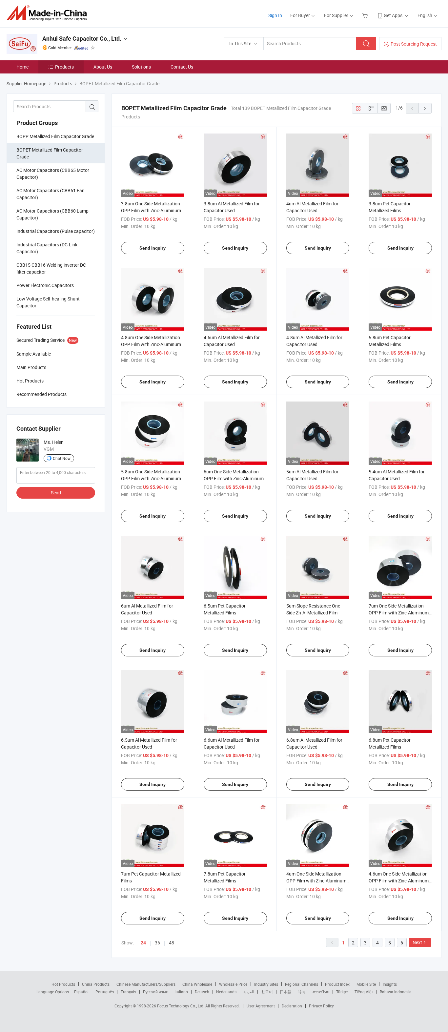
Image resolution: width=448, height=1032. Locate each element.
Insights (390, 984)
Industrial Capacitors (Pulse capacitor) (55, 231)
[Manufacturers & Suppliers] (49, 13)
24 (143, 942)
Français (128, 991)
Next (417, 942)
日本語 (286, 991)
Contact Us (182, 67)
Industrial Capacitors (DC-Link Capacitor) (46, 248)
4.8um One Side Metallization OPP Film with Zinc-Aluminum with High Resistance (151, 344)
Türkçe (342, 991)
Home (22, 67)
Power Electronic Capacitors (45, 285)
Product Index (337, 984)
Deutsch (202, 991)
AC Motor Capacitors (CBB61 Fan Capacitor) (50, 193)
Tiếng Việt (364, 991)
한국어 (267, 991)
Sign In (275, 15)
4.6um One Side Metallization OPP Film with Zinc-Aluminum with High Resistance (399, 881)
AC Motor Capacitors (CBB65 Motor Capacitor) (52, 173)
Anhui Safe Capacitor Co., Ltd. (81, 38)
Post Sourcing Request (414, 44)
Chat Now (62, 458)
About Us (102, 67)
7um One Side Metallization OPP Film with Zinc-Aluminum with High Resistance (399, 613)
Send (56, 492)
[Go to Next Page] (425, 108)
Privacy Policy (321, 1005)
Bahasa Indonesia (396, 991)
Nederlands (226, 991)
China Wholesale (197, 984)
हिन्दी (302, 991)
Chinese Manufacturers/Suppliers (145, 984)
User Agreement (261, 1005)
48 (171, 942)
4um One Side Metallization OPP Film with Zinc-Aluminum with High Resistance (316, 881)
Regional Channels (301, 984)
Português (104, 991)
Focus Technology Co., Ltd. (181, 1005)
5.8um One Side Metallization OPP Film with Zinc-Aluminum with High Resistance (151, 478)
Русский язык (155, 991)
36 (157, 942)
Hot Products (63, 984)
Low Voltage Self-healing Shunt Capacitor (48, 302)
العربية (248, 991)
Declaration (292, 1005)
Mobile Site (366, 984)
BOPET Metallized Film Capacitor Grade (49, 153)
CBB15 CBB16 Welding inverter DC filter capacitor (51, 268)
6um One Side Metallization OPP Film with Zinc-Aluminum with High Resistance (234, 478)
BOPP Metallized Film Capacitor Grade (55, 136)
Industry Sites (266, 984)
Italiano (181, 991)
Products (64, 67)
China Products (96, 984)
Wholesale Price (233, 984)
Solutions (141, 67)
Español (81, 991)
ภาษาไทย (321, 991)
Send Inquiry (152, 248)
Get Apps (393, 15)
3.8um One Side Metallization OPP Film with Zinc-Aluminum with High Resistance (151, 210)
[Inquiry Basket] (365, 15)
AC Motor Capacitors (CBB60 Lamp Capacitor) (52, 214)
